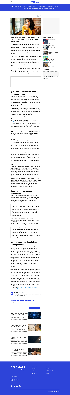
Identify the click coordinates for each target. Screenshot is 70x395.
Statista (13, 121)
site (17, 125)
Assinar (34, 307)
